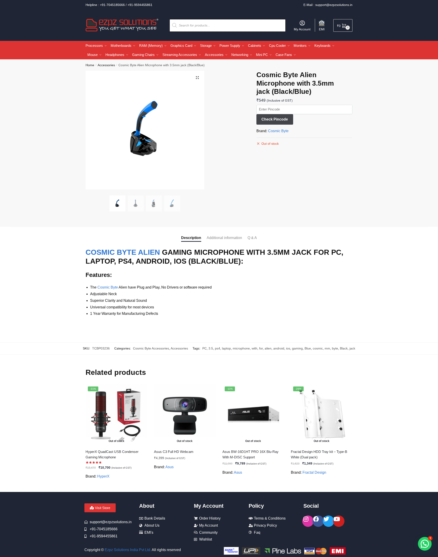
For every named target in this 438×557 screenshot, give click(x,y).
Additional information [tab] (224, 238)
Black (344, 348)
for (261, 348)
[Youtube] (338, 521)
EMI (322, 29)
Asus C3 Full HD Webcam (173, 452)
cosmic (318, 348)
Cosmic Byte (278, 131)
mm (327, 348)
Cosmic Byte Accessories (151, 348)
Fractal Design (314, 472)
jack (352, 348)
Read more (116, 487)
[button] (197, 77)
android (278, 348)
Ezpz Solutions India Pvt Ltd (127, 550)
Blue (308, 348)
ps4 (217, 348)
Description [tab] (191, 238)
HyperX (103, 476)
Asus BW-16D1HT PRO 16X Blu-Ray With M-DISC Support (250, 454)
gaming (297, 348)
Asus (169, 467)
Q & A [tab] (252, 238)
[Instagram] (308, 521)
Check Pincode (274, 119)
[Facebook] (318, 521)
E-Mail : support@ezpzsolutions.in (327, 5)
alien (268, 348)
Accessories (106, 65)
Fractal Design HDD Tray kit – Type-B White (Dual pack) (319, 454)
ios (288, 348)
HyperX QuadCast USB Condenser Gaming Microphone (112, 454)
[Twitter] (328, 521)
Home (90, 65)
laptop (226, 348)
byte (335, 348)
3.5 (211, 348)
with (254, 348)
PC (204, 348)
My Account (302, 29)
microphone (241, 348)
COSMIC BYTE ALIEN (123, 252)
